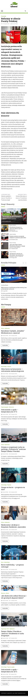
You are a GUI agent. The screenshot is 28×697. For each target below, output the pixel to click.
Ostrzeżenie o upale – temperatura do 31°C (9, 411)
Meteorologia (4, 366)
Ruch (8, 628)
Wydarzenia (7, 328)
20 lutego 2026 (14, 257)
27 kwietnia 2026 (14, 231)
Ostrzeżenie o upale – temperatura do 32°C (9, 671)
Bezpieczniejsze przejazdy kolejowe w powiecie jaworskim (17, 237)
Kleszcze (3, 593)
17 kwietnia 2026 (14, 248)
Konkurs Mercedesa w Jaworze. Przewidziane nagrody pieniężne (21, 198)
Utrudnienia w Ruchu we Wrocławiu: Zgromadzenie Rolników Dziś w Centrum (16, 255)
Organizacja (3, 628)
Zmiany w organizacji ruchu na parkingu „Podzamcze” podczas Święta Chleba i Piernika (13, 449)
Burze (2, 562)
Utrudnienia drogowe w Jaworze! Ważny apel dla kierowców (16, 229)
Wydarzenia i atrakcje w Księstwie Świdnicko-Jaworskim (13, 526)
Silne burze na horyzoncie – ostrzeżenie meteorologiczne (12, 370)
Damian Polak (15, 23)
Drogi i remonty (6, 214)
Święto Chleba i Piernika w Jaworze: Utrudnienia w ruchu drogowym (12, 633)
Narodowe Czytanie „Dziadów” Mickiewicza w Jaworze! (12, 332)
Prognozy (9, 366)
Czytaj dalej (5, 345)
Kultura (2, 328)
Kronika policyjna (4, 285)
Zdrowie (7, 593)
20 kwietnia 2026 (14, 239)
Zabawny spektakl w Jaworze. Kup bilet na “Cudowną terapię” (6, 198)
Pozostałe (3, 16)
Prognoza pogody (4, 407)
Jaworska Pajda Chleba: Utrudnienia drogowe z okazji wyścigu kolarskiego (17, 246)
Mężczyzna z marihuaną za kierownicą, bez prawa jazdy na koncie (14, 288)
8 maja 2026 (4, 291)
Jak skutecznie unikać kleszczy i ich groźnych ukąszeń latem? (13, 597)
